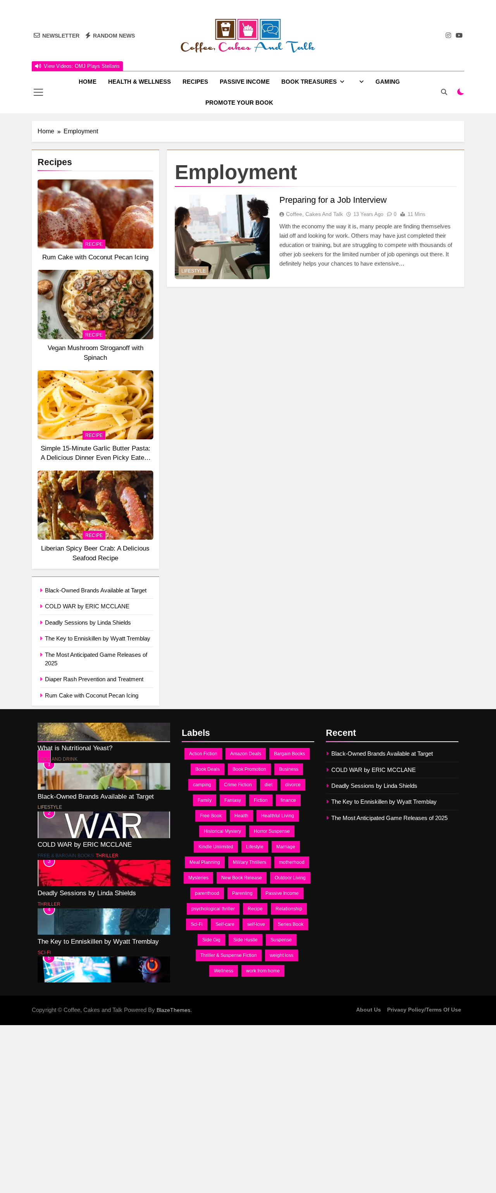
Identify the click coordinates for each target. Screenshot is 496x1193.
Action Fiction (203, 753)
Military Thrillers (249, 862)
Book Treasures (309, 81)
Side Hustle (245, 940)
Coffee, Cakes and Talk (314, 214)
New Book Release (241, 878)
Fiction (261, 800)
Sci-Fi (44, 934)
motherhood (292, 862)
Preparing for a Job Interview (333, 200)
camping (202, 784)
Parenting (242, 893)
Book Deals (207, 769)
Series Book (290, 924)
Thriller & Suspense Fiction (228, 955)
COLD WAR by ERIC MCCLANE (87, 606)
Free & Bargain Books (66, 838)
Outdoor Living (290, 878)
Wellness (223, 971)
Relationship (289, 909)
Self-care (224, 924)
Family (205, 800)
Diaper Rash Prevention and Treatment (94, 679)
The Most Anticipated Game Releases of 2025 (104, 972)
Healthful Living (277, 815)
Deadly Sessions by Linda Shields (88, 622)
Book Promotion (249, 769)
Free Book (211, 815)
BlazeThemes (173, 1010)
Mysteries (198, 878)
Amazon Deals (245, 753)
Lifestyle (193, 271)
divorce (293, 784)
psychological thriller (213, 909)
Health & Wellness (139, 81)
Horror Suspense (272, 831)
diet (268, 784)
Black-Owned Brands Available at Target (95, 590)
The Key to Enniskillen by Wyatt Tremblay (97, 638)
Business (288, 769)
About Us (368, 1010)
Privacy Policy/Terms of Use (424, 1010)
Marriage (285, 846)
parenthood (207, 893)
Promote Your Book (239, 102)
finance (288, 800)
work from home (263, 971)
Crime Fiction (238, 784)
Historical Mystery (222, 831)
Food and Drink (58, 741)
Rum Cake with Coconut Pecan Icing (95, 257)
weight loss (281, 955)
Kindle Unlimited (215, 846)
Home (87, 81)
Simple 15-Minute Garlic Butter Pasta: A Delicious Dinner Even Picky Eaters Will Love (95, 458)
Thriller (107, 838)
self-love (256, 924)
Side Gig (211, 940)
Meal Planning (204, 862)
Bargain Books (289, 753)
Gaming (387, 81)
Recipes (195, 81)
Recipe (94, 244)
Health (241, 815)
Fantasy (232, 800)
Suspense (281, 940)
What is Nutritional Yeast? (75, 730)
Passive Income (245, 81)
